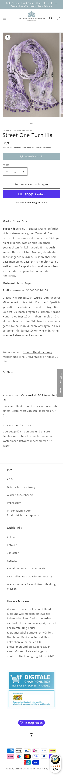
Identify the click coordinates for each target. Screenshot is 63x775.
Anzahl (6, 164)
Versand (17, 147)
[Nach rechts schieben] (39, 124)
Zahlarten (13, 552)
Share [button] (10, 372)
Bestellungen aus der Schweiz (26, 568)
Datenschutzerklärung (21, 487)
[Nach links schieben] (24, 124)
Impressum (14, 502)
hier (15, 321)
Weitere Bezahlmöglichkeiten (31, 202)
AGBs (10, 479)
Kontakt (12, 560)
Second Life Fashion (25, 768)
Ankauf (11, 537)
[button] (4, 18)
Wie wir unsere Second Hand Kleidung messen (31, 586)
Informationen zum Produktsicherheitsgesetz (23, 513)
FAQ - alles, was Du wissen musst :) (29, 576)
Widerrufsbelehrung (20, 495)
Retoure (12, 545)
